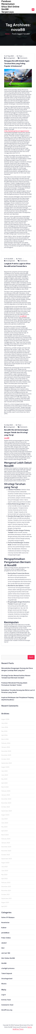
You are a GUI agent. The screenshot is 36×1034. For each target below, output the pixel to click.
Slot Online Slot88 (8, 958)
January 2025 (5, 795)
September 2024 (6, 811)
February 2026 (5, 743)
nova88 (6, 438)
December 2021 (6, 886)
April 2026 (4, 735)
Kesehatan (5, 922)
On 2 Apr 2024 (8, 425)
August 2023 (5, 863)
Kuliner (3, 928)
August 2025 (5, 767)
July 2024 (4, 819)
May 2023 (4, 874)
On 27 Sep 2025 (9, 56)
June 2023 (4, 870)
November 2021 (6, 890)
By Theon (19, 56)
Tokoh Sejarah (6, 973)
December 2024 (6, 799)
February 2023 (5, 882)
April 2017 (4, 906)
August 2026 (5, 719)
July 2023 (4, 866)
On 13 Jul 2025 (8, 259)
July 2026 (4, 723)
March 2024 (5, 835)
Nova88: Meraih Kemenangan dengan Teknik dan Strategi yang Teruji (16, 432)
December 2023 (6, 847)
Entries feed (6, 1000)
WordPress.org (6, 1010)
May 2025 (4, 779)
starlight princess (7, 968)
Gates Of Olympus (7, 917)
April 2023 (4, 878)
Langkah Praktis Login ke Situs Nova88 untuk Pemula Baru (17, 265)
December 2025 (6, 751)
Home (7, 34)
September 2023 (6, 859)
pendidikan (5, 933)
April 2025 (4, 783)
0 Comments (23, 58)
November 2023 (6, 851)
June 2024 (4, 823)
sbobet (4, 943)
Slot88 (3, 963)
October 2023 (5, 855)
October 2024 (5, 807)
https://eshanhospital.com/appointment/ (16, 131)
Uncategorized (10, 58)
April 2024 (4, 831)
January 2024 (5, 843)
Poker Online (6, 938)
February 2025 (5, 791)
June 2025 (4, 775)
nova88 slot (23, 316)
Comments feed (7, 1005)
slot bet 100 (5, 953)
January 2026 (5, 747)
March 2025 (5, 787)
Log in (3, 995)
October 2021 (5, 894)
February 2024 (5, 839)
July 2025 (4, 771)
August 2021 (5, 902)
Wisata (3, 984)
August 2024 (5, 815)
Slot (2, 948)
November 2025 (6, 755)
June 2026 (4, 727)
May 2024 (4, 827)
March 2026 (5, 739)
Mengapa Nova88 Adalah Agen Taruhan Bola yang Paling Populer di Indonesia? (16, 63)
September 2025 (6, 763)
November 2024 (6, 803)
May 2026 (4, 731)
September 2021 (6, 898)
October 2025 (5, 759)
